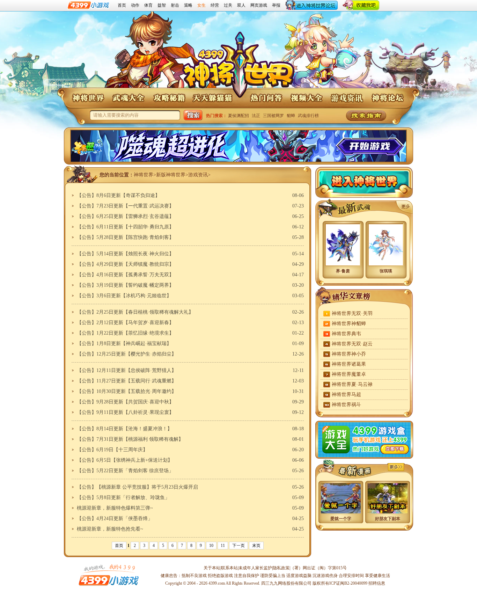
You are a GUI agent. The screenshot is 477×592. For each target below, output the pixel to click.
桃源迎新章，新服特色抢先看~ (110, 529)
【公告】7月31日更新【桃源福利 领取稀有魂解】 (130, 439)
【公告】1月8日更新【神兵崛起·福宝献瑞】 (124, 343)
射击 (175, 5)
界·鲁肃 (343, 271)
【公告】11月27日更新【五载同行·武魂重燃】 (126, 380)
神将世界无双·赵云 (352, 343)
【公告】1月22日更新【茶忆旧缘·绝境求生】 (125, 333)
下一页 (238, 545)
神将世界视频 (306, 98)
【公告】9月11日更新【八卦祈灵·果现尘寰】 (125, 412)
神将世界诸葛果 (349, 364)
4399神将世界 (238, 65)
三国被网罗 (273, 115)
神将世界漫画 (348, 469)
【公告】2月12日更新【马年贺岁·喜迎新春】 (125, 322)
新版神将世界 (170, 174)
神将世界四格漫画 (396, 467)
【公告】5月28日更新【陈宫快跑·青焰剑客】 (125, 237)
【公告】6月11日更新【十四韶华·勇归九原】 (125, 226)
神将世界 (87, 98)
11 (223, 545)
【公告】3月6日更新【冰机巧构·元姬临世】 (124, 295)
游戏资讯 (198, 174)
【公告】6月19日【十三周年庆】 (112, 449)
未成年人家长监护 (255, 567)
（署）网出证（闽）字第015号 (318, 567)
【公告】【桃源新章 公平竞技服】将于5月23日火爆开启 (137, 487)
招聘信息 (376, 583)
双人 (241, 5)
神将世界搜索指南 (366, 115)
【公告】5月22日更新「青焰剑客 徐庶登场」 (125, 470)
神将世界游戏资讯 (346, 98)
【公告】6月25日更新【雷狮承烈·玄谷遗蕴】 (125, 216)
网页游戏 (258, 5)
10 (211, 545)
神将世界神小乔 (349, 354)
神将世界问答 (265, 98)
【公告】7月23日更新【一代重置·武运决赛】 (125, 206)
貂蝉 (291, 115)
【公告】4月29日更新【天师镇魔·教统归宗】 (125, 264)
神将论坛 (387, 98)
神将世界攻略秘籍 (168, 98)
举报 (276, 5)
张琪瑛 (386, 271)
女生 (201, 5)
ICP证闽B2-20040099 (348, 583)
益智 (161, 5)
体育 (148, 5)
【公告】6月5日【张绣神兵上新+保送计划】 (125, 460)
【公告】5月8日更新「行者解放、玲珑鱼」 (123, 497)
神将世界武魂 (404, 207)
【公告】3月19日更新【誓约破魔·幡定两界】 (125, 285)
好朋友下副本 (387, 518)
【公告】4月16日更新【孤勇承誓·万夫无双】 (125, 274)
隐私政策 (281, 567)
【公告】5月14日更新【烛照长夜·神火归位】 (125, 253)
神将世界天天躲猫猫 (213, 98)
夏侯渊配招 (238, 115)
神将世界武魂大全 (128, 98)
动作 (135, 5)
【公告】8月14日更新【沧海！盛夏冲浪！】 (124, 428)
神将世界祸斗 (346, 404)
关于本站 (212, 567)
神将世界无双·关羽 (352, 313)
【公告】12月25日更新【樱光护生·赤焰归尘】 (126, 354)
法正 (256, 115)
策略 (188, 5)
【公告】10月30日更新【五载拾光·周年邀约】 (126, 391)
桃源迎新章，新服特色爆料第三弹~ (115, 508)
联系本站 (229, 567)
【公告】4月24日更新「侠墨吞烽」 (115, 518)
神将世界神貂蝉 (349, 323)
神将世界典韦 (346, 333)
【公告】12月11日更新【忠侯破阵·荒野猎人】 (126, 370)
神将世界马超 (346, 394)
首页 (122, 5)
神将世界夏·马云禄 (352, 384)
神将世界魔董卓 (349, 374)
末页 (256, 545)
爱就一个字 (340, 518)
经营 (215, 5)
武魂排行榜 (308, 115)
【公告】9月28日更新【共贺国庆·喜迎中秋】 (125, 401)
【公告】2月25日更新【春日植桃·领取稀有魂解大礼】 (135, 312)
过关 (228, 5)
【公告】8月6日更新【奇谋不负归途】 (118, 195)
